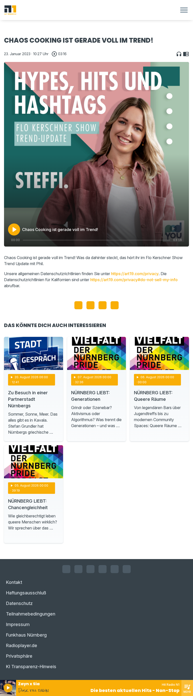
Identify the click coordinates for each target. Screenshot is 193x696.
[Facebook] (66, 569)
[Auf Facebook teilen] (78, 305)
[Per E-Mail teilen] (115, 305)
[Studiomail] (115, 569)
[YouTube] (90, 569)
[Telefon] (127, 569)
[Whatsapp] (103, 569)
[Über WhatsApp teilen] (103, 305)
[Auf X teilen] (90, 305)
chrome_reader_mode (186, 54)
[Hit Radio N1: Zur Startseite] (90, 10)
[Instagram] (78, 569)
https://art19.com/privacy (135, 273)
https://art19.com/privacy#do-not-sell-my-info (134, 279)
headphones (179, 54)
